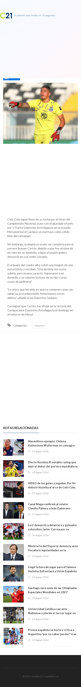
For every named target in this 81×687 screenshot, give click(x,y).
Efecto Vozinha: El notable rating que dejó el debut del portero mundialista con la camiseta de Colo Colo (52, 466)
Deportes (40, 325)
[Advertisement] (40, 179)
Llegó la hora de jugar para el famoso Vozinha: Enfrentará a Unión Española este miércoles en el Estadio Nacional (52, 571)
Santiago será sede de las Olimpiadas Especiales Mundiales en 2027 (52, 590)
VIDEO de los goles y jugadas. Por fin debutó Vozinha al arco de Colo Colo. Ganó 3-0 (52, 487)
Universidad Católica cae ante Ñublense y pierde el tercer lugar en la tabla (52, 613)
